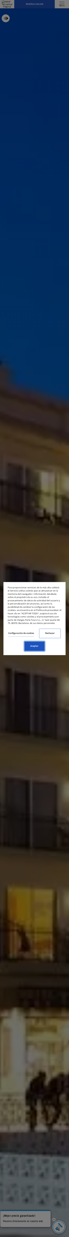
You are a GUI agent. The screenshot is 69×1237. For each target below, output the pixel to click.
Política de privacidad (47, 610)
